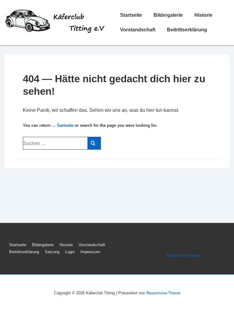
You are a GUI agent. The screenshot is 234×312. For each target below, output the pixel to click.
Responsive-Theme (184, 255)
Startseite (131, 15)
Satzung (52, 252)
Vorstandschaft (137, 29)
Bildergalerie (168, 15)
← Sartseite (62, 125)
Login (70, 252)
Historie (203, 15)
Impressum (90, 252)
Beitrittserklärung (187, 29)
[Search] (94, 143)
